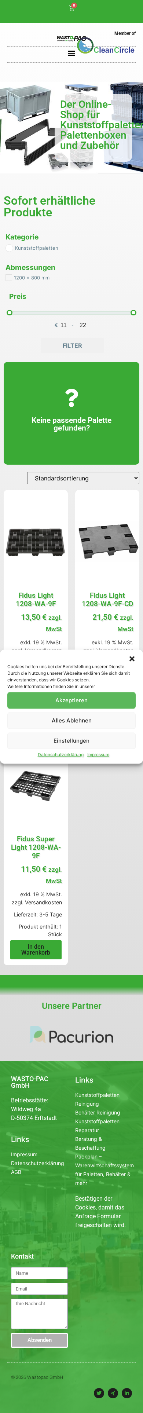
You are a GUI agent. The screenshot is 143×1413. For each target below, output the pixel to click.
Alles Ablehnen (72, 720)
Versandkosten (43, 902)
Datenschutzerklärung (61, 754)
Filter (72, 345)
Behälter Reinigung (97, 1112)
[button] (132, 658)
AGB (16, 1172)
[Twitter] (99, 1393)
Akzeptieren (71, 700)
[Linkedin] (127, 1393)
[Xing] (113, 1393)
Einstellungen (71, 740)
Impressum (98, 754)
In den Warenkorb (35, 949)
